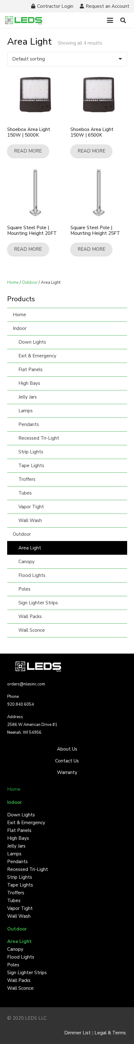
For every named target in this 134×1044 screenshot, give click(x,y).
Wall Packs (30, 616)
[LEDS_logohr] (24, 20)
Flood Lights (31, 575)
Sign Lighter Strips (38, 603)
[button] (110, 20)
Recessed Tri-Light (38, 438)
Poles (24, 589)
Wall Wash (30, 520)
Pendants (28, 424)
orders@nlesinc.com (26, 684)
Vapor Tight (31, 507)
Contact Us (67, 761)
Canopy (26, 561)
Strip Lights (30, 452)
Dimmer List (77, 1033)
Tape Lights (31, 465)
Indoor (19, 328)
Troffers (27, 479)
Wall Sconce (31, 630)
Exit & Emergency (37, 356)
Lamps (25, 411)
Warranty (67, 772)
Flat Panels (30, 369)
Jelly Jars (27, 397)
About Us (67, 749)
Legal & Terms (110, 1033)
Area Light (29, 548)
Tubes (25, 493)
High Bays (29, 383)
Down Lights (32, 342)
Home (13, 282)
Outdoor (30, 282)
